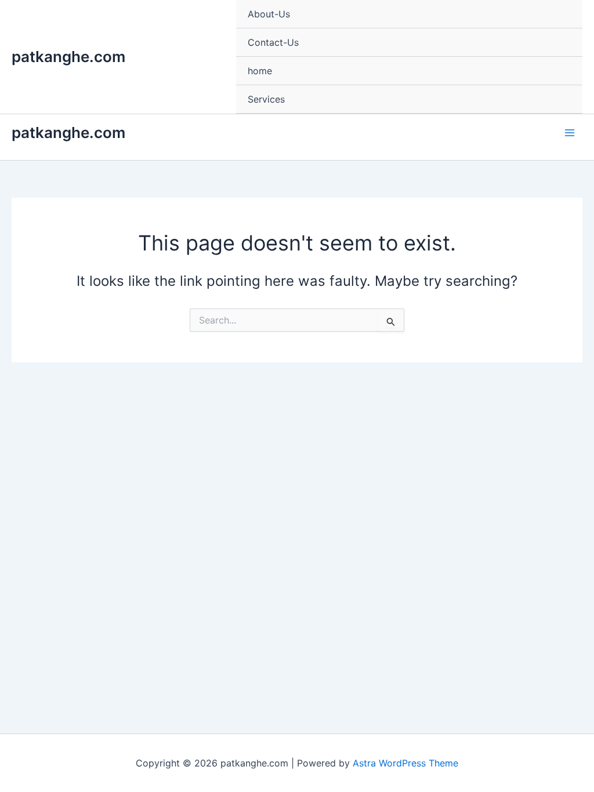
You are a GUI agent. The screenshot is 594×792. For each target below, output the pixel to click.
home (260, 71)
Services (266, 99)
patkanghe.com (68, 57)
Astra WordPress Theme (405, 763)
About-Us (269, 14)
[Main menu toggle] (569, 133)
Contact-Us (273, 42)
